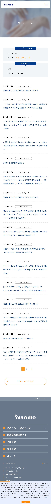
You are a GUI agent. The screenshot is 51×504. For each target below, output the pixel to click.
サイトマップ (10, 480)
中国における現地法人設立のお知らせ (18, 338)
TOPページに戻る (25, 381)
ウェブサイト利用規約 (13, 477)
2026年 (10, 73)
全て (9, 69)
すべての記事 (12, 53)
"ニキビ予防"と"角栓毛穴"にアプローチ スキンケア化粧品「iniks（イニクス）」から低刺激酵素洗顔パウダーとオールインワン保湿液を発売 (25, 355)
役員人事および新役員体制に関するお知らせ (21, 90)
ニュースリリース (23, 57)
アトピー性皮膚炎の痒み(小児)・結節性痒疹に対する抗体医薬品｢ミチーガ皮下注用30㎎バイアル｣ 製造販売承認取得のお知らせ (25, 321)
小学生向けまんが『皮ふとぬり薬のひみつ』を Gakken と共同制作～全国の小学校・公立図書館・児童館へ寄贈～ (25, 145)
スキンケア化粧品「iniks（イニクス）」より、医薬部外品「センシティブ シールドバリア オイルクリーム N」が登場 (25, 125)
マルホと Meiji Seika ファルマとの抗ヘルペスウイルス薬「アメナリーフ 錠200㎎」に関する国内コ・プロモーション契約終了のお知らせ (25, 214)
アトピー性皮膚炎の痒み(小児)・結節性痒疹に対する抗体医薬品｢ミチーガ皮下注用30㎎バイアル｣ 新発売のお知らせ (25, 269)
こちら (45, 497)
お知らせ (10, 58)
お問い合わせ (10, 463)
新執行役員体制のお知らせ (14, 163)
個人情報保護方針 (12, 474)
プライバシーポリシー (13, 471)
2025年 (20, 73)
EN (47, 463)
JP (43, 463)
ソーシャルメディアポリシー (15, 468)
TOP (36, 399)
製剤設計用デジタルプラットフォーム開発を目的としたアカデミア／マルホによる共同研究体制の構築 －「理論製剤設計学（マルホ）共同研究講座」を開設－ (25, 180)
